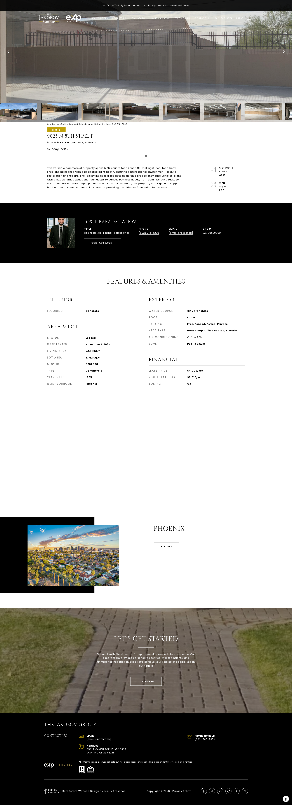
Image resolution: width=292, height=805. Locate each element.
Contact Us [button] (146, 681)
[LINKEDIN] (220, 791)
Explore (166, 546)
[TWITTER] (237, 791)
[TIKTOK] (228, 791)
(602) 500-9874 (205, 739)
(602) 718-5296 (149, 233)
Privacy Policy (181, 791)
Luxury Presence (115, 791)
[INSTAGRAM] (212, 791)
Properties (119, 18)
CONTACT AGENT (102, 242)
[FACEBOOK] (204, 791)
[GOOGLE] (245, 791)
